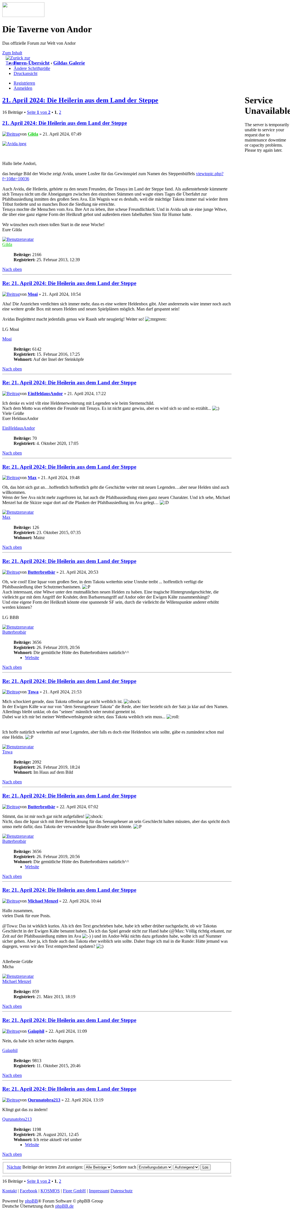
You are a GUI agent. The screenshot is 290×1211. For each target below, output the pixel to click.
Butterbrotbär (41, 572)
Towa (33, 691)
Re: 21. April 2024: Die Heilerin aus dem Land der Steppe (69, 283)
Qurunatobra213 (44, 1100)
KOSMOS (50, 1190)
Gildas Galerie (69, 63)
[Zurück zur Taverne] (20, 63)
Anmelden (23, 88)
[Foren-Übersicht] (23, 15)
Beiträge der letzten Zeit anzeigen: (53, 1167)
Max (32, 477)
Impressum (98, 1190)
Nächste (14, 1167)
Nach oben (12, 269)
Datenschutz (121, 1190)
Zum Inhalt (12, 52)
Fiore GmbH (74, 1190)
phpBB (31, 1201)
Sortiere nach (125, 1167)
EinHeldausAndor (45, 393)
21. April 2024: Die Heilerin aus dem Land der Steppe (80, 100)
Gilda (33, 134)
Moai (33, 294)
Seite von (38, 112)
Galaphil (36, 1031)
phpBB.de (64, 1206)
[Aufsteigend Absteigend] (192, 1167)
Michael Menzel (43, 901)
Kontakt (9, 1190)
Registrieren (24, 83)
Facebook (28, 1190)
